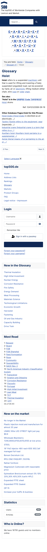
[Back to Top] (42, 547)
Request (9, 343)
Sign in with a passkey (25, 236)
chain (27, 91)
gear (40, 121)
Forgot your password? (14, 250)
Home (6, 173)
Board (9, 346)
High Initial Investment (17, 389)
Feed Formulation (14, 354)
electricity (20, 89)
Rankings (8, 181)
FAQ (6, 196)
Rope (8, 357)
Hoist (4, 102)
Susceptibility (12, 363)
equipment (32, 121)
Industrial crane (9, 127)
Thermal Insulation (15, 398)
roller (22, 91)
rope (14, 91)
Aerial (4, 139)
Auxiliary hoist (8, 133)
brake (10, 116)
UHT (9, 401)
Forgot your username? (14, 253)
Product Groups (11, 193)
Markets (7, 189)
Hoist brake (19, 116)
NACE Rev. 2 (12, 366)
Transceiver (12, 375)
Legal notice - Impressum (15, 200)
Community (11, 360)
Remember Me (13, 230)
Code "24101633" (33, 99)
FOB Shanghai (12, 351)
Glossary (8, 185)
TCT (9, 395)
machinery (32, 80)
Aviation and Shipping (17, 377)
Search (41, 22)
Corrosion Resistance (17, 380)
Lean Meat (11, 392)
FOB (8, 348)
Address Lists (10, 177)
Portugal (11, 386)
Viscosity (11, 383)
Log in (23, 244)
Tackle (5, 121)
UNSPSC (21, 99)
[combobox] (21, 21)
